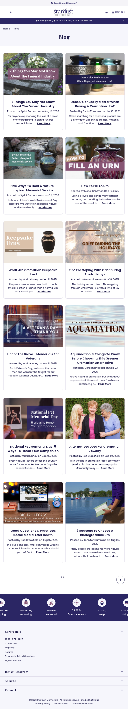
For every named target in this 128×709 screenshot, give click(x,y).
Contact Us (11, 643)
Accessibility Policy (82, 703)
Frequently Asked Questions (20, 656)
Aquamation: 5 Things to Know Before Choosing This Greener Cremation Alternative (95, 358)
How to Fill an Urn (95, 186)
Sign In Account (13, 660)
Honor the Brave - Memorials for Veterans (33, 356)
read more (43, 123)
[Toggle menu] (5, 12)
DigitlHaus (93, 700)
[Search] (11, 12)
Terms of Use (61, 703)
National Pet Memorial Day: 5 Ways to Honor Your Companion (33, 448)
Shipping (9, 647)
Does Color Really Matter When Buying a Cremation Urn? (95, 104)
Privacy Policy (43, 703)
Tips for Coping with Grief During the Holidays (95, 272)
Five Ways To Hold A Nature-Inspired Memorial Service (33, 188)
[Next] (120, 580)
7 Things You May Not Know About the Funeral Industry (33, 104)
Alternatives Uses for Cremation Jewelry (94, 448)
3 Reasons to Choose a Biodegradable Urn (95, 533)
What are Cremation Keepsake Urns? (33, 272)
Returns (9, 652)
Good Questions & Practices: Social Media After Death (33, 533)
